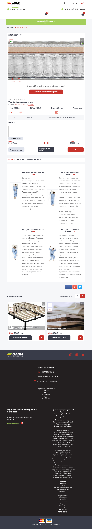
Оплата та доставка (63, 416)
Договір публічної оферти (63, 426)
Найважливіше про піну (63, 457)
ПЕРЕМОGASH (63, 512)
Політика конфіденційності (63, 422)
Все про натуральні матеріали (63, 461)
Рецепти (63, 483)
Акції (63, 485)
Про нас (63, 412)
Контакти (63, 418)
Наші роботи (63, 491)
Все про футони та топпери (63, 467)
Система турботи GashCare (63, 414)
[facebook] (77, 355)
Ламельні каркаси (63, 502)
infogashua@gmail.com (47, 381)
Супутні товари (14, 296)
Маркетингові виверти (63, 473)
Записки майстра (63, 489)
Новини (63, 481)
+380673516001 (13, 7)
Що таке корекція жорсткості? (63, 410)
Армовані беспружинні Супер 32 (63, 440)
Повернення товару (63, 424)
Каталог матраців (63, 430)
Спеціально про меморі (63, 465)
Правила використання (63, 420)
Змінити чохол (16, 138)
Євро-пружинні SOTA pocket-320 (62, 436)
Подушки (63, 504)
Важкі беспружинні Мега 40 (63, 444)
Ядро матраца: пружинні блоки (63, 459)
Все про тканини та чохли (63, 463)
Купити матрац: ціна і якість (63, 455)
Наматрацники (63, 498)
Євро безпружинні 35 (63, 442)
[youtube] (83, 355)
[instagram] (70, 355)
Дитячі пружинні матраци (63, 434)
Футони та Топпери (63, 446)
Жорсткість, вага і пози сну (63, 475)
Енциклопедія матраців (63, 451)
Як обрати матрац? (63, 453)
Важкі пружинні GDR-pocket (63, 438)
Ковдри (63, 500)
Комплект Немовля (63, 508)
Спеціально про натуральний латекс (63, 469)
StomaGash (63, 506)
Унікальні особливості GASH (63, 477)
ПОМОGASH (63, 510)
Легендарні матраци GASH (63, 471)
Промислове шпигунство (63, 487)
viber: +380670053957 (47, 377)
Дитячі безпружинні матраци (63, 432)
